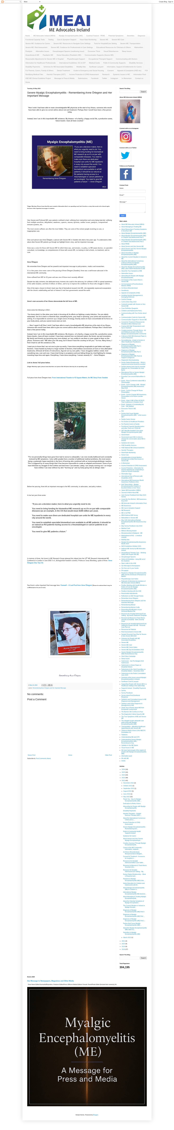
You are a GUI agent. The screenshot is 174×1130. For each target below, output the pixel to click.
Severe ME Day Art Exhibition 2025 (132, 650)
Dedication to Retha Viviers (132, 803)
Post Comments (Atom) (43, 758)
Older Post (108, 755)
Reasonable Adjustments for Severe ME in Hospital (44, 59)
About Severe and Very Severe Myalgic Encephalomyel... (133, 839)
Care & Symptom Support (66, 40)
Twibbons (124, 735)
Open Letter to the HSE (128, 563)
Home (27, 36)
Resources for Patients (128, 629)
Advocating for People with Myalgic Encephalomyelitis (132, 276)
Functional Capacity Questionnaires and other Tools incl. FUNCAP (132, 427)
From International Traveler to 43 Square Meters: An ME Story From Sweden (80, 378)
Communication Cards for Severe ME (133, 317)
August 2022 (127, 791)
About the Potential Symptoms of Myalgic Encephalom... (133, 902)
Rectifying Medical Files (34, 74)
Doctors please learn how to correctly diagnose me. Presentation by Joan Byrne (133, 368)
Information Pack (139, 74)
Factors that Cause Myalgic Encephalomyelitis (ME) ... (132, 924)
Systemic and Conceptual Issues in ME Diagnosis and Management (133, 700)
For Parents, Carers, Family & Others (39, 70)
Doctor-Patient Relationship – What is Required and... (134, 875)
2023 (123, 778)
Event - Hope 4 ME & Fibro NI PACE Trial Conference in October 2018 (132, 401)
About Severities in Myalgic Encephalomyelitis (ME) (130, 253)
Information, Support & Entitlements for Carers (124, 67)
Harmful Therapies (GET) (56, 74)
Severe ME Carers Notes (129, 647)
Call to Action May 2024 (128, 302)
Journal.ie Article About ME (129, 492)
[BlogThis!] (45, 685)
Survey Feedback (127, 693)
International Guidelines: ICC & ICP (72, 63)
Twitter (104, 78)
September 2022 (128, 788)
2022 (123, 780)
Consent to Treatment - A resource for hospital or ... (134, 857)
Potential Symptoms (115, 36)
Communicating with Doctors (126, 59)
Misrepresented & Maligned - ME (131, 533)
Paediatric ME (48, 55)
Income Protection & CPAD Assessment (84, 74)
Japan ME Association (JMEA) (131, 490)
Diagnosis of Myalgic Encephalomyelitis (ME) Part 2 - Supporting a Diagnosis (131, 346)
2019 (123, 946)
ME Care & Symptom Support (130, 508)
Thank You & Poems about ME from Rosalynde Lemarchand (132, 708)
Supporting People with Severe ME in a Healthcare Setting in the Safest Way (134, 685)
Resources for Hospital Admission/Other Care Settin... (133, 861)
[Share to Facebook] (49, 685)
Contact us (139, 78)
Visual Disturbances (111, 51)
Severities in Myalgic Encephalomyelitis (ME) (131, 933)
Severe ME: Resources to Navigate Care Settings (72, 43)
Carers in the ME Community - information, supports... (132, 848)
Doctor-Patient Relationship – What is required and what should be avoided (133, 363)
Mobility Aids (81, 67)
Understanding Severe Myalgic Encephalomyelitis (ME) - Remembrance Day (131, 741)
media (123, 761)
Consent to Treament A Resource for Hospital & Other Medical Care (133, 323)
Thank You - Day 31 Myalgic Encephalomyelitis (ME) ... (132, 800)
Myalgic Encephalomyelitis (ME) (71, 36)
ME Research (125, 510)
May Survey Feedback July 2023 (131, 526)
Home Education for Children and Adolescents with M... (134, 884)
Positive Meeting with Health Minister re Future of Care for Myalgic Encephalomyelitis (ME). (134, 587)
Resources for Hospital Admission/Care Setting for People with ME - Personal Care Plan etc (134, 625)
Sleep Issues (127, 51)
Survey (123, 690)
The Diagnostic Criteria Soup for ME (132, 714)
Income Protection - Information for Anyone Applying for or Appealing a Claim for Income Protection (132, 469)
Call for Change (126, 299)
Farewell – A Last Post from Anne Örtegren (76, 585)
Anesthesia (125, 290)
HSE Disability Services (128, 445)
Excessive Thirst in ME (128, 408)
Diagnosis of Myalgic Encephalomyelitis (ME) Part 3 (133, 911)
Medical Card (125, 528)
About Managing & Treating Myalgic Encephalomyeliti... (134, 897)
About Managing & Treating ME (131, 227)
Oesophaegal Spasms (128, 557)
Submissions (82, 78)
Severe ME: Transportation (130, 43)
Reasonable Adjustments (129, 593)
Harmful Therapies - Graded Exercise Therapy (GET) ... (132, 814)
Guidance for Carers (127, 443)
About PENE (125, 244)
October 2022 (127, 786)
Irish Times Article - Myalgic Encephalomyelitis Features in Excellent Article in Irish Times (131, 486)
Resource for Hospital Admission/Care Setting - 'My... (133, 870)
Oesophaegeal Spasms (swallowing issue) (68, 51)
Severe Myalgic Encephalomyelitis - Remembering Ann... (134, 827)
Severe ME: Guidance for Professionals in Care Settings (72, 47)
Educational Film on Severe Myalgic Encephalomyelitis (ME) (132, 373)
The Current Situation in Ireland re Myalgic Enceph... (134, 906)
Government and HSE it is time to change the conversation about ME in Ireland (133, 438)
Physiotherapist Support (76, 59)
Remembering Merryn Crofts (130, 607)
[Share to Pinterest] (51, 685)
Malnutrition (138, 47)
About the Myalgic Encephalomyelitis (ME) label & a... (135, 928)
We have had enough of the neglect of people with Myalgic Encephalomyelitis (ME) (133, 751)
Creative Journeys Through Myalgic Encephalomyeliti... (134, 844)
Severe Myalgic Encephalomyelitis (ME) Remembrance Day (132, 653)
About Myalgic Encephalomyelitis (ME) (133, 233)
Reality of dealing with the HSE (131, 591)
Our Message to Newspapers (130, 566)
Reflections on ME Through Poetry (132, 596)
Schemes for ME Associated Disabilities (58, 67)
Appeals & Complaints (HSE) (130, 293)
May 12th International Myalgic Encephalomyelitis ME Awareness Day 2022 (133, 521)
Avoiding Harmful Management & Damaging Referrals (132, 296)
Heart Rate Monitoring (88, 40)
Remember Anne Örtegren (129, 598)
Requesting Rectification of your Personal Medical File (131, 610)
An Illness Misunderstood (129, 288)
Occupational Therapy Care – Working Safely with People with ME (133, 553)
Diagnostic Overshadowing (130, 360)
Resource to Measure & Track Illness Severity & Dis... (135, 866)
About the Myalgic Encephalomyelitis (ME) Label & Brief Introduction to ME (133, 267)
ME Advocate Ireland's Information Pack (134, 503)
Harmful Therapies (127, 450)
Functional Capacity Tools (35, 40)
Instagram (114, 78)
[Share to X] (47, 685)
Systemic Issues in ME (121, 74)
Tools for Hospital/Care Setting (105, 43)
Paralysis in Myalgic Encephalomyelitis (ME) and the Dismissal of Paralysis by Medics (133, 574)
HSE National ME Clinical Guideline (132, 448)
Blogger (95, 1115)
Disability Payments (32, 67)
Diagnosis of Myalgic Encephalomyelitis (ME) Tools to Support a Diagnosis (131, 356)
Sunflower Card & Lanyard (129, 681)
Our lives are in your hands (130, 568)
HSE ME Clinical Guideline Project (38, 78)
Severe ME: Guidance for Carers (37, 43)
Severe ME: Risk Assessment (36, 47)
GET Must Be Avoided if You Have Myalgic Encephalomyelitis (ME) (132, 431)
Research (105, 74)
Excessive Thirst (94, 51)
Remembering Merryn (128, 605)
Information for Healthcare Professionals (40, 63)
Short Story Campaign (128, 656)
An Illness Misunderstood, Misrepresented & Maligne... (133, 852)
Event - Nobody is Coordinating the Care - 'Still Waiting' (132, 405)
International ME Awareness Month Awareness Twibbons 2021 (132, 481)
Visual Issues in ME (127, 748)
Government (125, 435)
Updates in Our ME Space (129, 745)
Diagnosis (141, 36)
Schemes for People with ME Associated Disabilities (130, 639)
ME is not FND (126, 513)
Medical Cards (94, 63)
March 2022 (127, 937)
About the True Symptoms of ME (131, 271)
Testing (51, 40)
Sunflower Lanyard (96, 67)
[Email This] (42, 685)
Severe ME (104, 40)
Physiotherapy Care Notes (129, 579)
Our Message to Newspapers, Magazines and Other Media (50, 981)
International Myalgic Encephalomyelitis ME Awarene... (134, 893)
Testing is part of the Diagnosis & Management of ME (131, 704)
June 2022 (127, 794)
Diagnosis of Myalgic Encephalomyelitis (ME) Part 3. (131, 351)
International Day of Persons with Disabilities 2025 (132, 477)
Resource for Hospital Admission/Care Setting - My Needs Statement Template (134, 614)
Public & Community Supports (114, 63)
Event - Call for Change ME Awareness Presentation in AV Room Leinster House (133, 396)
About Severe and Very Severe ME (132, 246)
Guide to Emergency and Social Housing (89, 70)
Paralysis (28, 51)
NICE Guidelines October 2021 (131, 546)
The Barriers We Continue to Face (132, 712)
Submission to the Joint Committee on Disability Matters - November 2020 (133, 670)
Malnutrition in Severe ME (129, 518)
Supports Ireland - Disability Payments (133, 688)
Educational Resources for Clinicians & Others (113, 47)
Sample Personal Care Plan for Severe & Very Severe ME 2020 (133, 635)
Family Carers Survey (128, 419)
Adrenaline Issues (42, 51)
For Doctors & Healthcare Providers (132, 421)
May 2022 (126, 797)
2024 (123, 775)
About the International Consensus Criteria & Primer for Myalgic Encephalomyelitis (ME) (132, 262)
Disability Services (136, 63)
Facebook (94, 78)
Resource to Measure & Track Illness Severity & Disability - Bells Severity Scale (133, 619)
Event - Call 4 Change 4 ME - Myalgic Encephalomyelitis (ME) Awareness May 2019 (133, 386)
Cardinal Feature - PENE (95, 36)
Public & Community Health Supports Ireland (132, 832)
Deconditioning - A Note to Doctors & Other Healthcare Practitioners (133, 341)
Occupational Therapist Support (100, 59)
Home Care (125, 455)
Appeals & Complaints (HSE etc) (129, 70)
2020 (123, 944)
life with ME (125, 758)
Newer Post (31, 755)
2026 (123, 769)
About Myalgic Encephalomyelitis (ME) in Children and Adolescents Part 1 (133, 236)
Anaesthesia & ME (32, 55)
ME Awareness (126, 506)
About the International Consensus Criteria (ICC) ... (134, 819)
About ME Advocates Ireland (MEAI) (132, 224)
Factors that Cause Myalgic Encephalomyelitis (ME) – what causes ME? (133, 415)
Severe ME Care (118, 40)
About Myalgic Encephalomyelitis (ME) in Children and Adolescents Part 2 (133, 240)
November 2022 (128, 783)
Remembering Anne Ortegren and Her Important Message (49, 688)
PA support (124, 570)
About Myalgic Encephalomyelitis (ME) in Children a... (133, 888)
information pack (126, 756)
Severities (130, 36)
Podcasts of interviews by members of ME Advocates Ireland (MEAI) (133, 582)
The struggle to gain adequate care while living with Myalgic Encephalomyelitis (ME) (132, 722)
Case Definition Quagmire (129, 308)
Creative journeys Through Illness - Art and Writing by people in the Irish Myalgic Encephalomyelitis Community (133, 332)
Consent (110, 70)
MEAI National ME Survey (129, 515)
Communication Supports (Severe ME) (99, 55)
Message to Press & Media (64, 78)
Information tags (126, 474)
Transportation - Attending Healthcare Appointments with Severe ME (133, 727)
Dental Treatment (63, 70)
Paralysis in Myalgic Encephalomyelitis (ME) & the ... (134, 879)
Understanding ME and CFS (130, 737)
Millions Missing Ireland (128, 531)
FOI (146, 70)
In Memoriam (127, 78)
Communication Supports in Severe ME (134, 320)
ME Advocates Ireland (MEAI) (44, 36)
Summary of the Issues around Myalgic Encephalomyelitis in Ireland (133, 678)
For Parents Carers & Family (130, 424)
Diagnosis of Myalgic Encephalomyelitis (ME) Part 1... (134, 919)
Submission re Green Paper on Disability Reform (131, 666)
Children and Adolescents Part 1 (131, 311)
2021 (123, 941)
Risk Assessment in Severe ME (131, 632)
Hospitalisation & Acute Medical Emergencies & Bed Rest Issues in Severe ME (132, 459)
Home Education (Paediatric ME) (69, 55)
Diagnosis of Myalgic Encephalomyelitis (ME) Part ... (134, 915)
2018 (123, 949)
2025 (123, 772)
